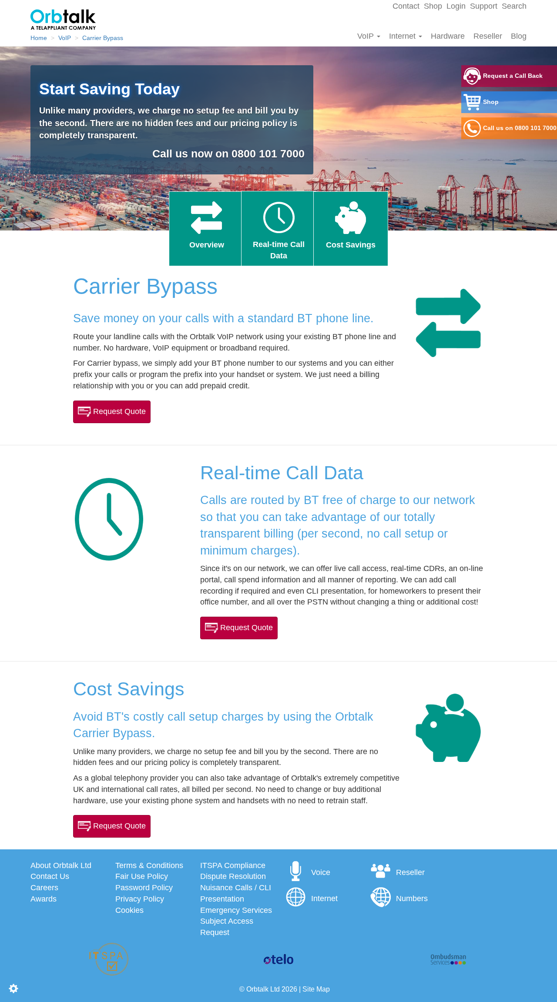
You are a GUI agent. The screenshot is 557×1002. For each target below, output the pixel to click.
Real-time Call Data (279, 250)
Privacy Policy (139, 899)
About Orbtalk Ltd (60, 865)
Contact (406, 6)
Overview (206, 244)
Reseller (487, 36)
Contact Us (49, 876)
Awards (43, 899)
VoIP (366, 36)
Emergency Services (236, 910)
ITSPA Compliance (232, 865)
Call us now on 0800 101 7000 (228, 153)
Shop (433, 6)
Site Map (316, 989)
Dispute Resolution (233, 876)
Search (514, 6)
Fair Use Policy (141, 876)
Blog (519, 36)
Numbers (412, 898)
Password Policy (144, 887)
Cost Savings (351, 244)
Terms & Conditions (149, 865)
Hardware (448, 36)
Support (483, 6)
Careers (44, 887)
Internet (403, 36)
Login (456, 6)
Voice (320, 872)
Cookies (129, 910)
